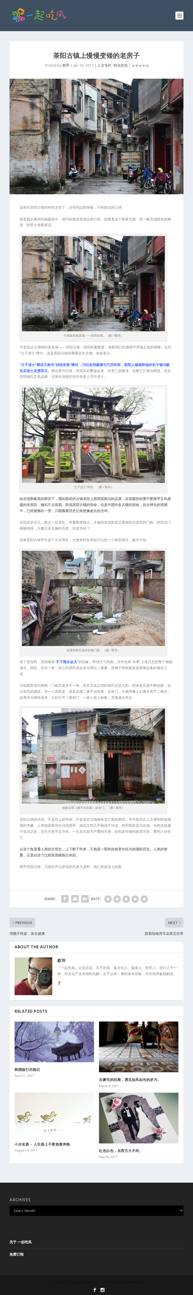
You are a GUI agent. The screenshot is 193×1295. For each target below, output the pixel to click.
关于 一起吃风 (21, 1241)
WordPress (133, 1282)
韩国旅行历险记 (27, 1069)
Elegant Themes (85, 1282)
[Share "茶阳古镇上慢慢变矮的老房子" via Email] (75, 899)
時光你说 (121, 65)
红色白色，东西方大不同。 (121, 1150)
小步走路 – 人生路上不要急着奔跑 (42, 1144)
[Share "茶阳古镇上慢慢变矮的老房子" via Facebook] (65, 899)
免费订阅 (17, 1254)
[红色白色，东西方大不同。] (138, 1118)
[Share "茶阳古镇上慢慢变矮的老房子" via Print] (85, 899)
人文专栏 (105, 65)
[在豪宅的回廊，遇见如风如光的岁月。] (138, 1047)
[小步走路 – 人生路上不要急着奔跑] (54, 1115)
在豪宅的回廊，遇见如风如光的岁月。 (130, 1079)
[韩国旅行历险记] (54, 1042)
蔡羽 (65, 65)
